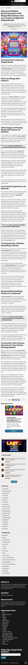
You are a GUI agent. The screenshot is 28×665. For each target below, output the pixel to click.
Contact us (5, 644)
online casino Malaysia (8, 557)
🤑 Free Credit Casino (7, 636)
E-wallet (4, 630)
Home (2, 7)
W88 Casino (5, 623)
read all (14, 481)
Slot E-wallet (5, 641)
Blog (3, 642)
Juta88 (4, 628)
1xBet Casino (5, 622)
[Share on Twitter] (16, 400)
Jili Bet (4, 546)
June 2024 (5, 497)
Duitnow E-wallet (6, 631)
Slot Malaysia (6, 568)
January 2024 (6, 508)
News (4, 553)
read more (7, 461)
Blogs (4, 537)
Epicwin (4, 617)
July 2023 (5, 522)
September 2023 (7, 517)
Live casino (7, 25)
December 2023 (6, 511)
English (18, 0)
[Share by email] (19, 400)
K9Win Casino (5, 620)
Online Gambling (7, 562)
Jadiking (4, 619)
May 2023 (5, 526)
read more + (14, 431)
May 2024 (5, 500)
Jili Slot (4, 548)
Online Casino (6, 555)
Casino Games (12, 24)
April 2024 (5, 502)
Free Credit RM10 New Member (9, 638)
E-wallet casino (19, 24)
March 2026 (5, 489)
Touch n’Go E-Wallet (7, 633)
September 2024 (7, 491)
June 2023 (5, 524)
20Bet (3, 616)
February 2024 (6, 506)
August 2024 (6, 493)
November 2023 (6, 513)
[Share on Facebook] (13, 400)
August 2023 (6, 519)
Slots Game (8, 7)
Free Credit (5, 544)
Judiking (4, 627)
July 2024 (5, 495)
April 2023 (5, 528)
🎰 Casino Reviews (7, 614)
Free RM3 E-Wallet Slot (7, 639)
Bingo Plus (5, 535)
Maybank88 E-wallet (7, 634)
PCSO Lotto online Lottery (9, 564)
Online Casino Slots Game (15, 25)
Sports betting (6, 573)
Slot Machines (6, 566)
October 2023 (6, 515)
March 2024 (5, 504)
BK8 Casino (5, 625)
